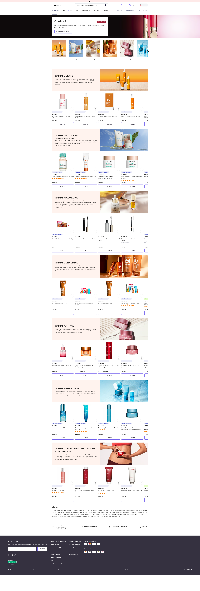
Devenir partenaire (143, 10)
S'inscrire (42, 548)
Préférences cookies (56, 564)
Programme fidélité (56, 548)
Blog (51, 560)
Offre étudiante (73, 554)
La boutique (72, 548)
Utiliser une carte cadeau (58, 541)
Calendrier (55, 10)
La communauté (55, 554)
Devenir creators (55, 557)
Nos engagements (74, 544)
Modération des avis (97, 569)
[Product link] (63, 106)
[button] (100, 1)
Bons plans (96, 10)
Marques (54, 14)
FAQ (34, 569)
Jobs (70, 551)
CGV (9, 569)
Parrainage (119, 10)
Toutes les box (54, 544)
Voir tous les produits (63, 31)
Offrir (77, 10)
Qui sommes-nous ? (75, 541)
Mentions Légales (129, 569)
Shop (71, 10)
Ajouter (62, 124)
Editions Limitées (86, 10)
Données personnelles (63, 569)
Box (64, 10)
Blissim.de (159, 569)
